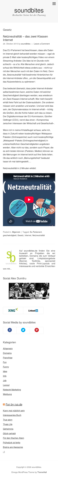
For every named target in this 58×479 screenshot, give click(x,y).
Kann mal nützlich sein (14, 410)
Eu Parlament (36, 232)
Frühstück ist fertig (11, 442)
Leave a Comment (42, 43)
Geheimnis (8, 428)
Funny (6, 366)
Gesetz (21, 235)
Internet (28, 235)
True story (7, 419)
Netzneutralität (38, 235)
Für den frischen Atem (13, 437)
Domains (7, 353)
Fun (5, 362)
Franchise (7, 357)
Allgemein (16, 232)
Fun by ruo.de (14, 404)
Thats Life (7, 424)
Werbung (7, 394)
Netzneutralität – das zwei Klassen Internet (25, 38)
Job (4, 380)
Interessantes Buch (12, 415)
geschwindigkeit (9, 235)
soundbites (29, 10)
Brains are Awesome (13, 447)
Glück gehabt (9, 433)
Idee (5, 371)
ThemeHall (42, 472)
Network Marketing (12, 389)
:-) (4, 451)
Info (4, 375)
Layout (6, 385)
